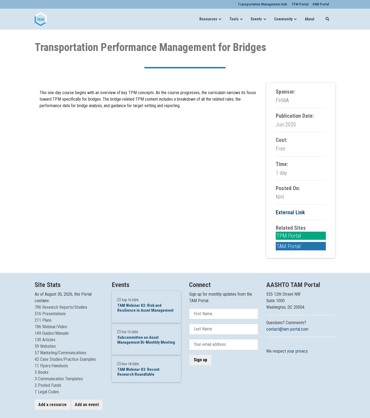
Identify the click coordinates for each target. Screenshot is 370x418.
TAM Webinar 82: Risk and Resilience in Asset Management (145, 308)
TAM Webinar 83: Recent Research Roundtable (138, 372)
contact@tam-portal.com (287, 329)
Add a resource (52, 404)
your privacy (297, 351)
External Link (290, 212)
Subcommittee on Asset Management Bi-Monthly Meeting (146, 340)
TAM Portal (289, 246)
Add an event (87, 404)
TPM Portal (289, 235)
